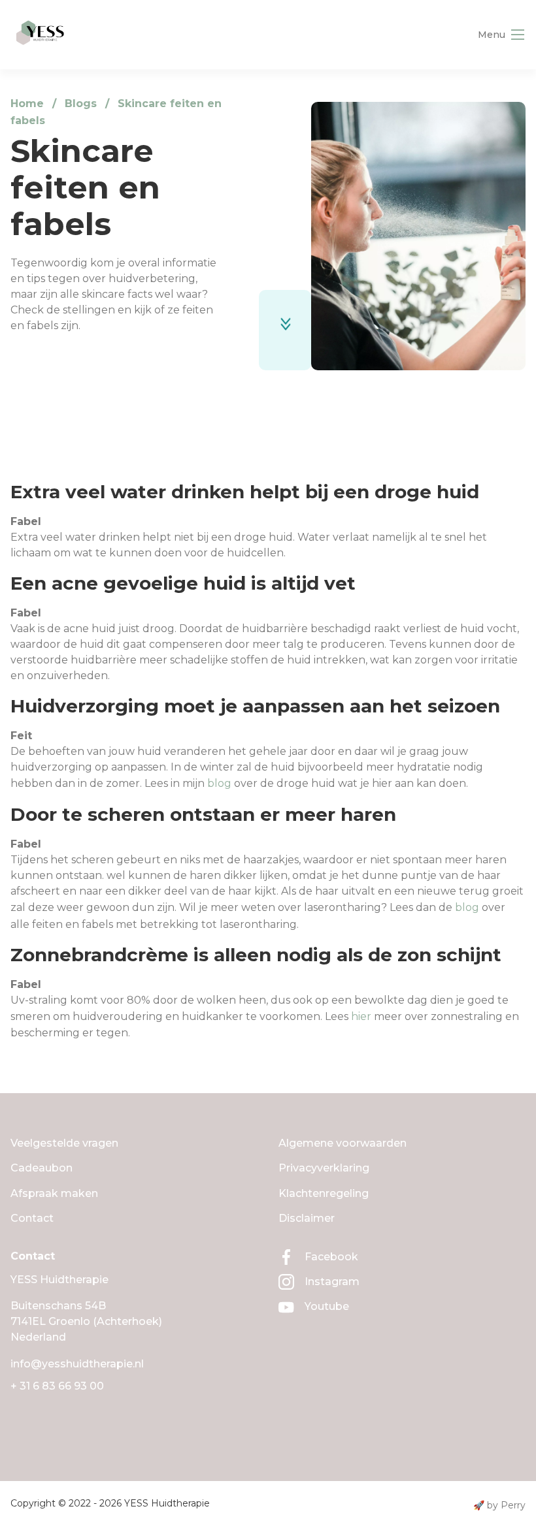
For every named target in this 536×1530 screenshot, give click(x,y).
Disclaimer (306, 1218)
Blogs (81, 103)
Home (27, 103)
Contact (32, 1218)
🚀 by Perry (499, 1505)
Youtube (327, 1306)
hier (361, 1016)
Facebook (331, 1257)
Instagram (332, 1281)
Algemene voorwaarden (342, 1143)
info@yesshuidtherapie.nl (77, 1364)
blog (219, 783)
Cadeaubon (41, 1168)
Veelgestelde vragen (64, 1143)
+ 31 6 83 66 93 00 (57, 1386)
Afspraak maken (54, 1193)
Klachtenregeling (323, 1193)
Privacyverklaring (323, 1168)
